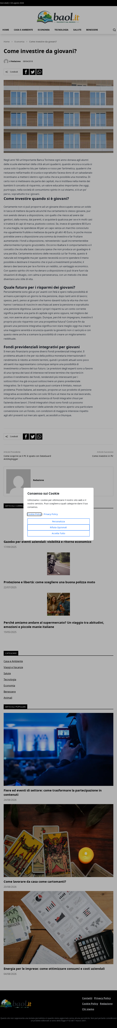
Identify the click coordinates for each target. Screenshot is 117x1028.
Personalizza (58, 521)
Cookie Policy (34, 514)
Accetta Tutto (58, 533)
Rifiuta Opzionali (58, 527)
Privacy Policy (51, 514)
